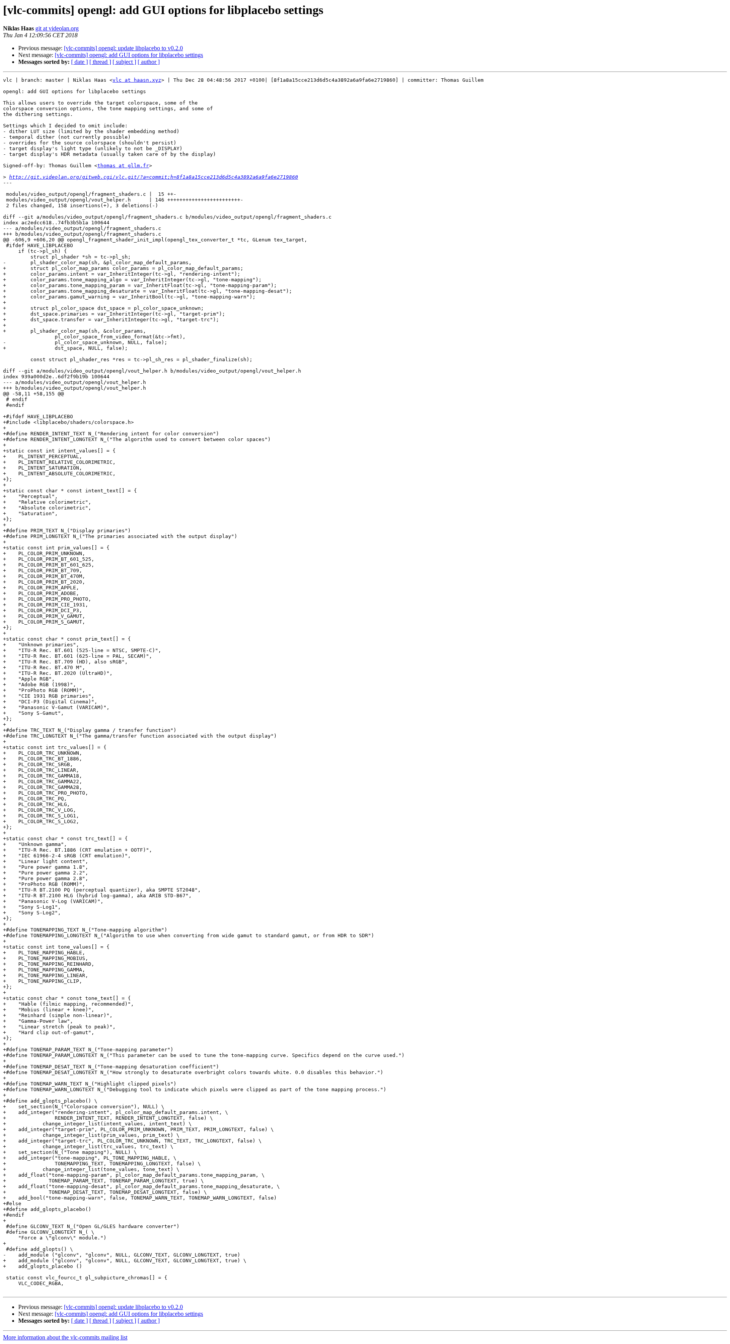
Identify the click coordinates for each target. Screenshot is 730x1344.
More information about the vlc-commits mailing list (65, 1337)
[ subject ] (124, 62)
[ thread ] (100, 62)
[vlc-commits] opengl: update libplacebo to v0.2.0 (123, 48)
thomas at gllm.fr (123, 165)
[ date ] (79, 62)
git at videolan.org (57, 28)
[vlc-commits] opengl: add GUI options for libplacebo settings (129, 55)
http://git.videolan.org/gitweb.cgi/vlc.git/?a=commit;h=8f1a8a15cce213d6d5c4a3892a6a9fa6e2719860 (153, 177)
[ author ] (149, 62)
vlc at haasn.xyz (137, 80)
